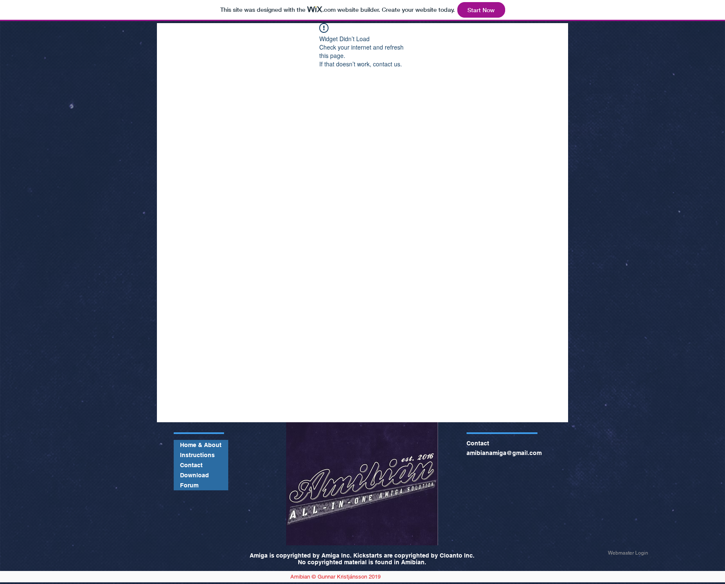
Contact (191, 465)
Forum (189, 485)
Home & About (201, 445)
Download (194, 475)
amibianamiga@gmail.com (504, 453)
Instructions (197, 455)
